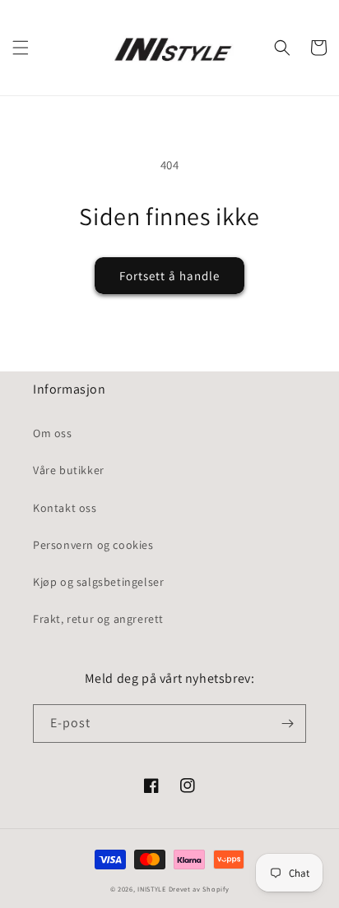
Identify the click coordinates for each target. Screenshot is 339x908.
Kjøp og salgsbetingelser (98, 581)
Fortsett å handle (169, 275)
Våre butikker (68, 470)
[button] (20, 48)
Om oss (52, 433)
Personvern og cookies (93, 544)
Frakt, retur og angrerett (98, 618)
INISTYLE (151, 888)
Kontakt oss (65, 507)
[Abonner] (287, 723)
